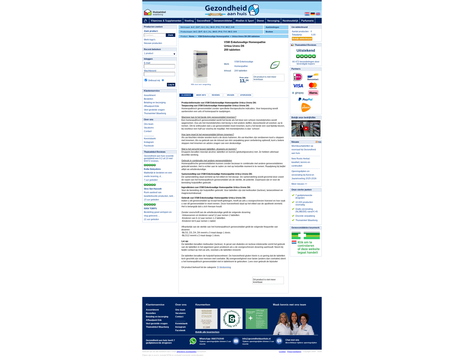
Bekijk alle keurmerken (207, 332)
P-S (217, 27)
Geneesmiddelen (223, 20)
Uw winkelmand (299, 27)
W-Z (228, 27)
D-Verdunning (224, 267)
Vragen (230, 95)
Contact (148, 131)
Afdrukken (245, 95)
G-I (202, 27)
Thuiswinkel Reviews (154, 152)
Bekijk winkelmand (302, 38)
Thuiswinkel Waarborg (155, 113)
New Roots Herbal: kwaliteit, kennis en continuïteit (300, 162)
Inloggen (148, 59)
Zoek (170, 35)
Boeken (269, 32)
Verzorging (273, 20)
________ (149, 135)
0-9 (232, 27)
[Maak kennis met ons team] (294, 320)
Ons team (148, 124)
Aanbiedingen (272, 27)
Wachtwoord (150, 70)
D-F (198, 27)
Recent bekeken (152, 49)
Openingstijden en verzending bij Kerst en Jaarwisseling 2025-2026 (303, 175)
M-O (213, 27)
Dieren (260, 20)
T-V (222, 27)
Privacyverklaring (294, 351)
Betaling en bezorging (155, 102)
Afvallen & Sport (244, 20)
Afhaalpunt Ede (151, 106)
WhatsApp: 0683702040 (211, 338)
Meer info (201, 95)
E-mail (147, 63)
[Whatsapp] (193, 343)
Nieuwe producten (153, 43)
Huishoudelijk (290, 20)
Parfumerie (307, 20)
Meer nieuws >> (299, 184)
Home (191, 36)
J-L (207, 27)
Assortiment (150, 95)
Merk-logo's (149, 39)
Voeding (189, 20)
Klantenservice (152, 91)
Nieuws (295, 142)
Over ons (148, 119)
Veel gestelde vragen (154, 110)
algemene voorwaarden (186, 351)
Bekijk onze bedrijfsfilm (303, 117)
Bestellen (148, 99)
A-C (193, 27)
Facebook (149, 145)
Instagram (149, 142)
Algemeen (186, 95)
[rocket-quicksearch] (155, 35)
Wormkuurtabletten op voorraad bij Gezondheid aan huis (303, 149)
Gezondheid (203, 20)
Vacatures (149, 127)
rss (319, 142)
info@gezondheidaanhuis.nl (258, 341)
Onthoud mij (154, 80)
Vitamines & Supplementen (166, 20)
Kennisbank (150, 138)
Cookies (282, 351)
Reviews (216, 95)
